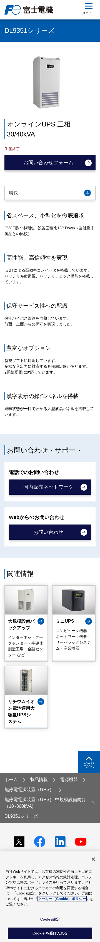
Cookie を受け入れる (50, 933)
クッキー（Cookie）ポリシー (62, 899)
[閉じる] (93, 859)
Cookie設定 (50, 919)
